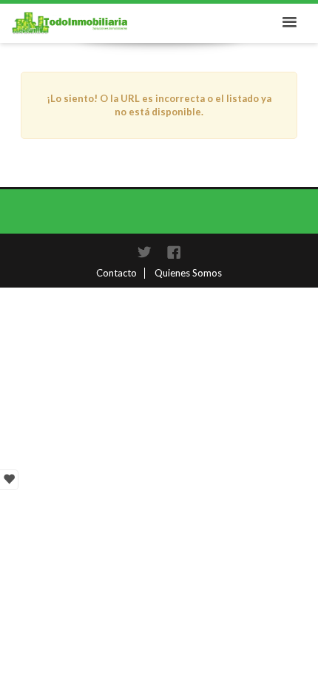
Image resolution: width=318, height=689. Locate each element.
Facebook (174, 252)
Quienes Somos (188, 273)
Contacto (116, 273)
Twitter (144, 252)
